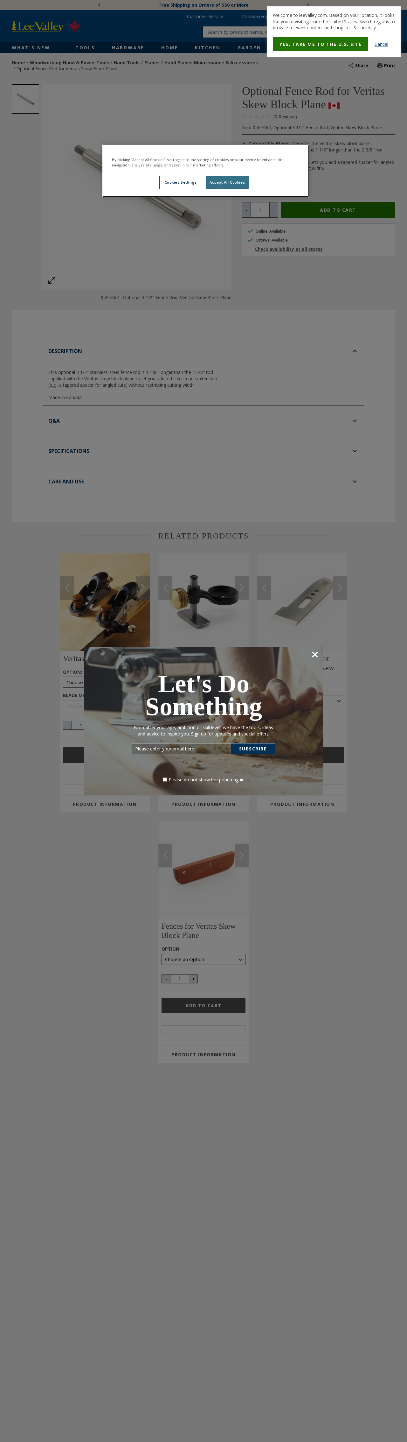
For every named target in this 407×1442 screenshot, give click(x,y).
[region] (205, 170)
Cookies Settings (181, 182)
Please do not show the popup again (207, 780)
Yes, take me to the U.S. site (320, 44)
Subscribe (253, 749)
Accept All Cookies (227, 182)
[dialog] (334, 31)
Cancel (381, 44)
